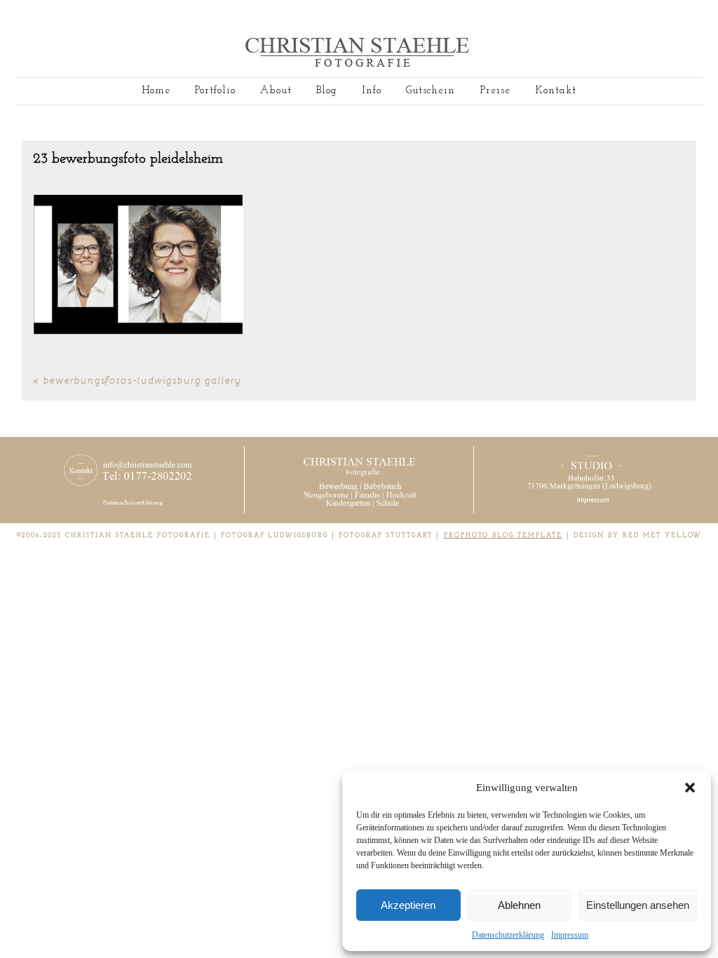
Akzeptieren (408, 905)
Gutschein (430, 91)
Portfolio (215, 91)
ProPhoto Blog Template (503, 535)
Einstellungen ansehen (637, 905)
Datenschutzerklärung (508, 935)
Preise (495, 91)
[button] (690, 788)
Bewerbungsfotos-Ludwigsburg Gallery (142, 379)
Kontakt (555, 91)
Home (156, 91)
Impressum (569, 935)
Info (371, 91)
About (275, 91)
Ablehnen (519, 905)
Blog (326, 91)
